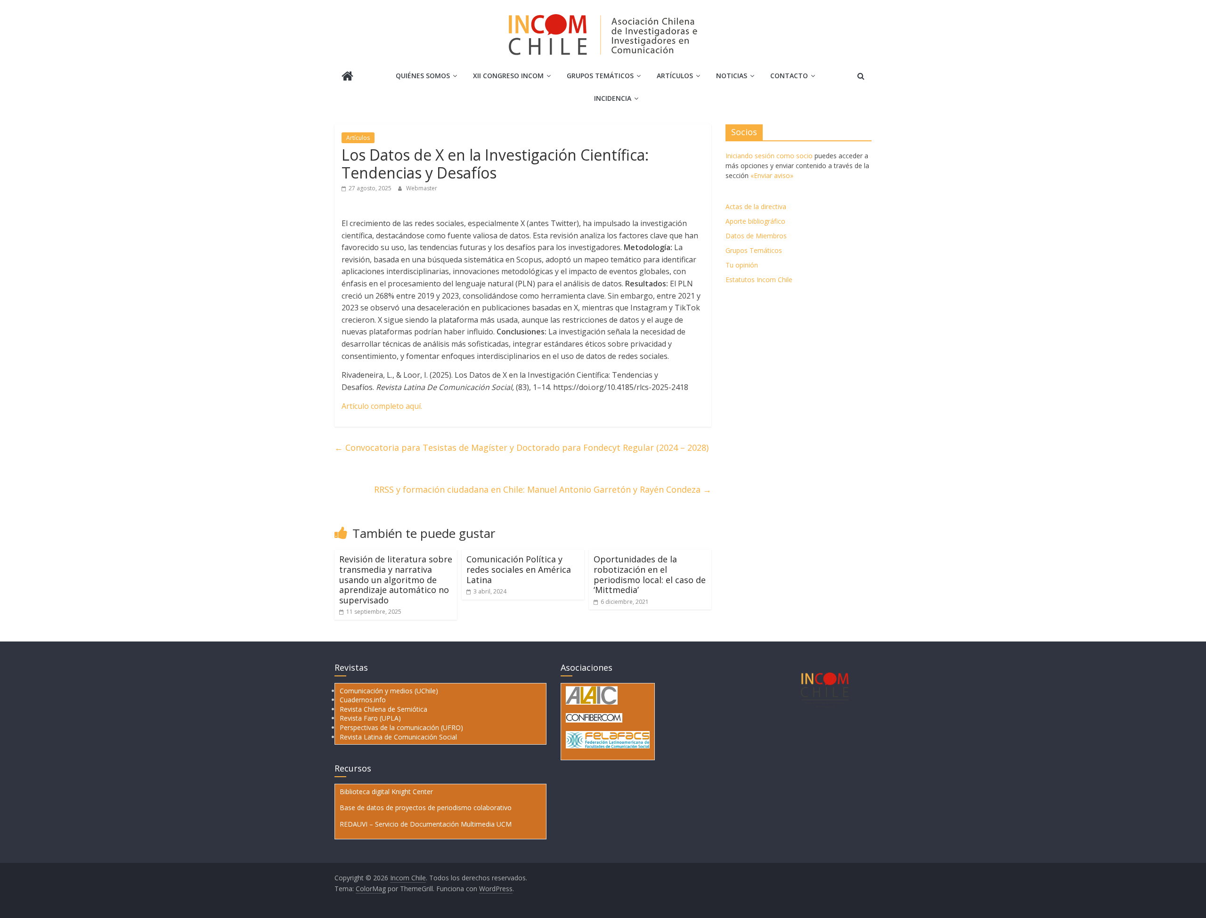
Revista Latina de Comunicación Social (398, 736)
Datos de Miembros (756, 235)
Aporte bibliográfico (755, 221)
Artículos (675, 75)
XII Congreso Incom (508, 75)
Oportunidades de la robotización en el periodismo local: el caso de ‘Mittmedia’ (650, 574)
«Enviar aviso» (771, 175)
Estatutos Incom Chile (758, 279)
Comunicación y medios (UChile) (389, 690)
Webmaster (421, 188)
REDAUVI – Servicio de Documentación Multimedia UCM (426, 824)
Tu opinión (741, 264)
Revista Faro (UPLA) (370, 718)
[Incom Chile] (347, 77)
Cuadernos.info (363, 699)
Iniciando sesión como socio (769, 155)
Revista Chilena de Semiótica (383, 709)
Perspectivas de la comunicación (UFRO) (401, 727)
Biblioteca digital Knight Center (386, 791)
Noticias (731, 75)
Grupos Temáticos (753, 250)
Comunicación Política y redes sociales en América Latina (518, 569)
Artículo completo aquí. (382, 406)
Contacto (789, 75)
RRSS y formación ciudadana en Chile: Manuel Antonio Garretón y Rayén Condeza (542, 489)
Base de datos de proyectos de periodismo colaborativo (426, 807)
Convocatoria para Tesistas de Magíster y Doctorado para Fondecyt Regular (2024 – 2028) (521, 447)
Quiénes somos (423, 75)
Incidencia (612, 98)
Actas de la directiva (755, 206)
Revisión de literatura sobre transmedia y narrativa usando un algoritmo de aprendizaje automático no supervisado (395, 579)
